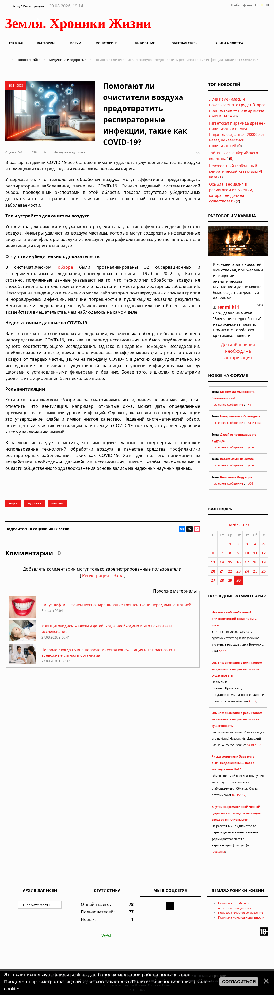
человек (57, 503)
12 (263, 552)
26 (263, 571)
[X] (189, 529)
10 (247, 552)
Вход (118, 575)
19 (263, 561)
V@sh (107, 935)
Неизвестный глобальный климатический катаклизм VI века (235, 171)
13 (213, 561)
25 (255, 571)
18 (255, 561)
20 (213, 571)
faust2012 (254, 745)
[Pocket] (197, 529)
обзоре (65, 267)
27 (213, 580)
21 (222, 571)
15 (230, 561)
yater (251, 447)
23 (238, 571)
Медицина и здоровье (67, 59)
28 (222, 580)
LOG (250, 483)
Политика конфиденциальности (241, 917)
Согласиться (239, 981)
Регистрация (95, 575)
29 (230, 580)
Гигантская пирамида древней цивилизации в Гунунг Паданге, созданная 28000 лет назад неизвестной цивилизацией (237, 134)
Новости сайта (28, 59)
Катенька (254, 423)
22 (230, 571)
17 (247, 561)
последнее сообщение (227, 404)
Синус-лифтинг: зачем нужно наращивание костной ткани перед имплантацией (116, 604)
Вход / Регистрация (27, 6)
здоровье (34, 503)
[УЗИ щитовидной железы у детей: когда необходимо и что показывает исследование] (22, 640)
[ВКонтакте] (182, 529)
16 (238, 561)
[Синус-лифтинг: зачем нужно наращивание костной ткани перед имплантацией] (22, 616)
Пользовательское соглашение (240, 913)
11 (255, 552)
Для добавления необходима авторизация (238, 351)
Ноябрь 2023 (238, 525)
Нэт (250, 404)
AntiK (222, 651)
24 (247, 571)
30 (238, 580)
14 (222, 561)
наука (13, 503)
